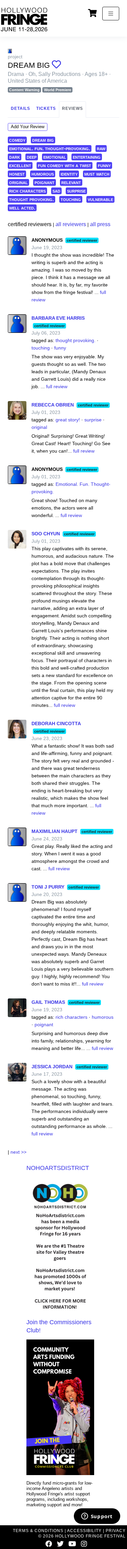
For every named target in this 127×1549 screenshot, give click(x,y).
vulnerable (100, 199)
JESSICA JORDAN (51, 1066)
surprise (76, 191)
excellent (20, 165)
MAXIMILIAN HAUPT (54, 831)
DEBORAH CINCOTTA (56, 723)
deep (32, 157)
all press (100, 224)
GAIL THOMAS (48, 1002)
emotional (54, 157)
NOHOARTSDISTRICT (57, 1168)
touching (71, 199)
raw (101, 148)
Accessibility (84, 1530)
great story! (68, 419)
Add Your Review (27, 126)
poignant (45, 182)
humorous (42, 174)
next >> (18, 1152)
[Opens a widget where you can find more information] (96, 1516)
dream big (43, 140)
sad (56, 191)
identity (69, 174)
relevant (71, 182)
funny (104, 165)
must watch (96, 174)
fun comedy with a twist (64, 165)
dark (14, 157)
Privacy (116, 1530)
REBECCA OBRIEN (52, 405)
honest (17, 174)
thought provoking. (31, 199)
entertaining (87, 157)
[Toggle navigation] (110, 13)
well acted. (22, 208)
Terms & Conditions (38, 1530)
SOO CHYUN (45, 533)
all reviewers (71, 224)
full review (56, 386)
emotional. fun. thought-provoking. (49, 148)
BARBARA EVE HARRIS (58, 318)
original (18, 182)
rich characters (27, 191)
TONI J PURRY (47, 887)
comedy (17, 140)
